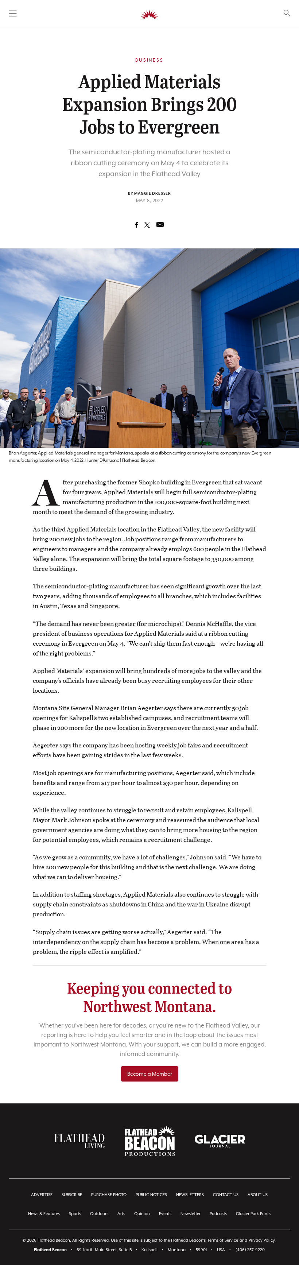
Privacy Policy (262, 1240)
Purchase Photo (109, 1194)
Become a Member (149, 1074)
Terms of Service (222, 1240)
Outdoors (99, 1213)
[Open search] (286, 13)
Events (165, 1213)
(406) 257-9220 (250, 1249)
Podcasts (218, 1213)
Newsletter (190, 1213)
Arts (121, 1213)
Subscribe (72, 1194)
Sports (75, 1213)
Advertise (42, 1194)
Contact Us (225, 1194)
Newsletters (190, 1194)
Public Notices (151, 1194)
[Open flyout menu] (13, 13)
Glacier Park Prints (253, 1213)
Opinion (142, 1213)
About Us (258, 1194)
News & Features (44, 1213)
